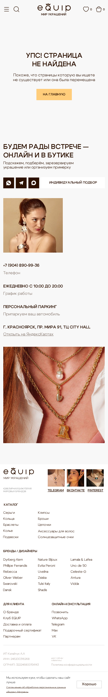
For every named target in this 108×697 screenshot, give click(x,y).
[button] (73, 182)
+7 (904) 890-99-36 (21, 265)
